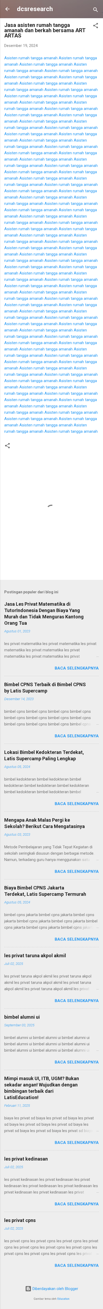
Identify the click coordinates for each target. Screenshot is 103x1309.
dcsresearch (35, 9)
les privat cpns (20, 1220)
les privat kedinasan (26, 1159)
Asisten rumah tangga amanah (31, 58)
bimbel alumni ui (22, 1017)
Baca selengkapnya (77, 668)
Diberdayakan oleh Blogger (54, 1288)
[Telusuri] (95, 11)
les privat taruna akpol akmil (35, 955)
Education (63, 1299)
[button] (95, 26)
